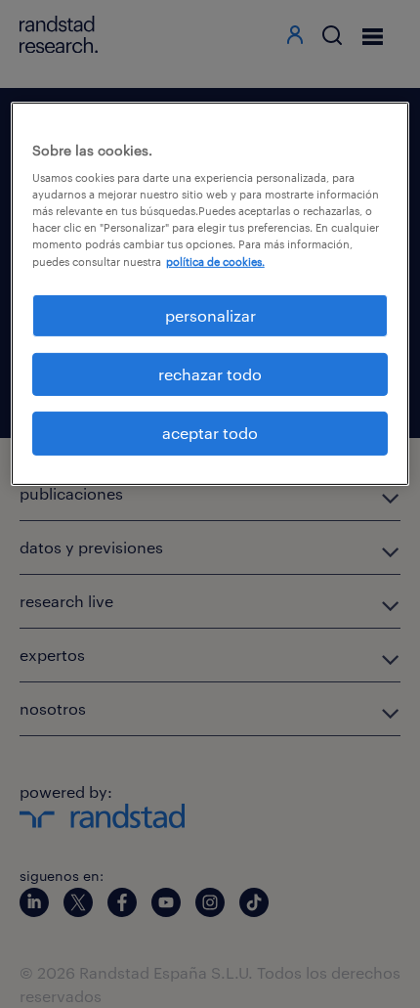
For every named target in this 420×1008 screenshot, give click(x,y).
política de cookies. (215, 260)
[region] (210, 294)
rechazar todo (210, 374)
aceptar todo (210, 432)
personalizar (210, 315)
